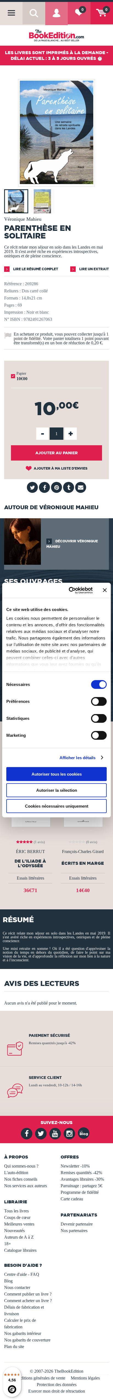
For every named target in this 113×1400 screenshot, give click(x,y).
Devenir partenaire (77, 1224)
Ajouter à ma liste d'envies (60, 468)
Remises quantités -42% (81, 1172)
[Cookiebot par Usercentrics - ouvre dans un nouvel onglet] (70, 590)
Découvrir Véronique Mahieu (72, 543)
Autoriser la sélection (56, 790)
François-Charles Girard (83, 851)
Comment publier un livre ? (28, 1294)
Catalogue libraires (20, 1250)
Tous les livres (16, 1211)
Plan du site (14, 1346)
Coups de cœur (17, 1217)
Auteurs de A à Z (19, 1237)
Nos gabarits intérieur (22, 1333)
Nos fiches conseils (20, 1179)
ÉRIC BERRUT (30, 851)
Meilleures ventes (19, 1224)
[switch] (99, 701)
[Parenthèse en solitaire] (56, 182)
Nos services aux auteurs (25, 1185)
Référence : (14, 283)
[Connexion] (56, 17)
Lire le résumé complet (35, 269)
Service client (45, 1077)
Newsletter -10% (75, 1166)
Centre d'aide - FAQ (21, 1274)
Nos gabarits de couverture (27, 1340)
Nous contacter (17, 1287)
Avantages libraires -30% (82, 1179)
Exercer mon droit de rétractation (56, 1391)
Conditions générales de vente (39, 1378)
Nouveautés (14, 1230)
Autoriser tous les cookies (57, 774)
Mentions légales (85, 1378)
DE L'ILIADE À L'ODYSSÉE (30, 863)
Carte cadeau (72, 1199)
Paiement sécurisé (49, 1035)
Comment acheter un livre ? (28, 1300)
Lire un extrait (93, 269)
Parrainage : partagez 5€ (81, 1185)
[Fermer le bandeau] (105, 590)
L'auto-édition (16, 1172)
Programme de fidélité (80, 1192)
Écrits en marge (82, 863)
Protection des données (57, 1384)
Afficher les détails (78, 757)
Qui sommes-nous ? (21, 1166)
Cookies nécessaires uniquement (56, 806)
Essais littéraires (30, 878)
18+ (7, 1243)
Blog (8, 1281)
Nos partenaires (74, 1230)
